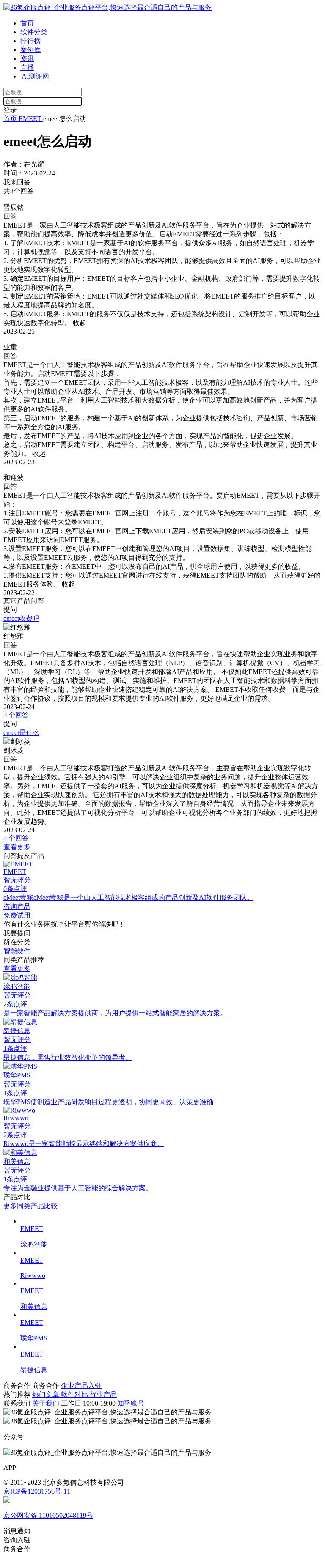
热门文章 (46, 1394)
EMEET (30, 118)
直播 (27, 67)
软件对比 (75, 1394)
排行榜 (30, 40)
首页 (27, 23)
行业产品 (103, 1394)
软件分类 (33, 32)
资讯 (27, 58)
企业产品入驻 (81, 1385)
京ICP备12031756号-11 (36, 1491)
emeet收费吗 (21, 618)
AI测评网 (34, 76)
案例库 (30, 49)
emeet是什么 (21, 732)
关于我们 (45, 1403)
